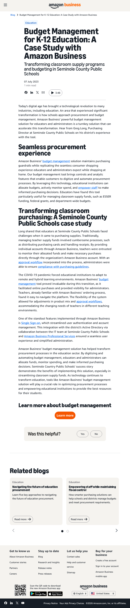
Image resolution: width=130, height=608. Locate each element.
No (96, 433)
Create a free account (106, 560)
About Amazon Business (22, 556)
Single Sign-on (30, 323)
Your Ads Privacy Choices (71, 603)
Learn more (65, 415)
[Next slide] (116, 530)
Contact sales (73, 556)
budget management (56, 161)
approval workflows (89, 301)
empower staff (88, 187)
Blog (40, 556)
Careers (13, 573)
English (80, 593)
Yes (82, 433)
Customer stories (18, 562)
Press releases (45, 573)
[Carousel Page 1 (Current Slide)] (62, 531)
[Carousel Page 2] (68, 531)
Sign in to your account (107, 566)
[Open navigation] (5, 4)
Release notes (45, 568)
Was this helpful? (44, 434)
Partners (14, 568)
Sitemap (71, 572)
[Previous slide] (13, 530)
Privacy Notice (51, 603)
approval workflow (30, 262)
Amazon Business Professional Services (49, 336)
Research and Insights (49, 562)
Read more (20, 519)
